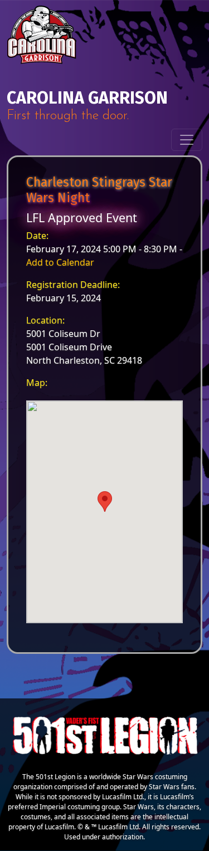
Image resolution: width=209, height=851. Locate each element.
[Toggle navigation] (186, 140)
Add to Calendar (60, 262)
